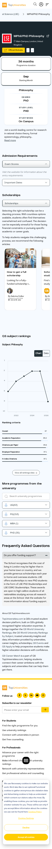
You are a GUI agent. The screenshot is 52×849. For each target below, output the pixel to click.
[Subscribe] (45, 709)
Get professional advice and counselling (23, 773)
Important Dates (13, 182)
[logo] (14, 4)
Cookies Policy (35, 811)
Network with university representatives (23, 768)
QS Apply (7, 646)
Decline (26, 827)
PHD (15, 532)
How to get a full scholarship (16, 274)
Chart (38, 353)
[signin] (41, 4)
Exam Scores (12, 164)
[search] (35, 4)
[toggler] (47, 4)
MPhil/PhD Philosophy (29, 36)
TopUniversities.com (12, 618)
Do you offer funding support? (20, 555)
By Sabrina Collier (16, 296)
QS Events (38, 643)
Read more (10, 140)
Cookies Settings (26, 818)
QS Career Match (11, 655)
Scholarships (11, 203)
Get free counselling (13, 739)
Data (46, 353)
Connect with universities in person (20, 734)
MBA (14, 523)
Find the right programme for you (20, 725)
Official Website (15, 50)
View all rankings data (24, 472)
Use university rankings (14, 730)
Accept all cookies (26, 837)
